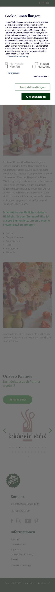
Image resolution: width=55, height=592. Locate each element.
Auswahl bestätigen (33, 87)
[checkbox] (6, 63)
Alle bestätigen (36, 96)
